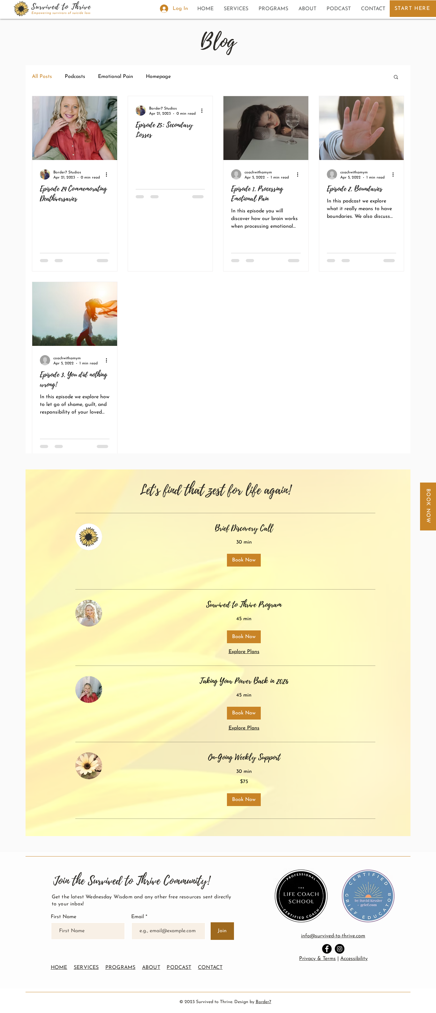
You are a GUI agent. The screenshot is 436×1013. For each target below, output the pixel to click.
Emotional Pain (115, 76)
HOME (59, 967)
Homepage (158, 76)
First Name (63, 916)
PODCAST (179, 967)
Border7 (263, 1002)
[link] (243, 528)
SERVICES (86, 967)
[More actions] (108, 174)
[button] (396, 77)
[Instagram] (339, 949)
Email (138, 916)
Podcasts (75, 76)
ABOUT (151, 967)
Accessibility (354, 958)
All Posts (42, 76)
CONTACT (210, 967)
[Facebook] (327, 949)
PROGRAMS (120, 967)
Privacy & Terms (317, 958)
